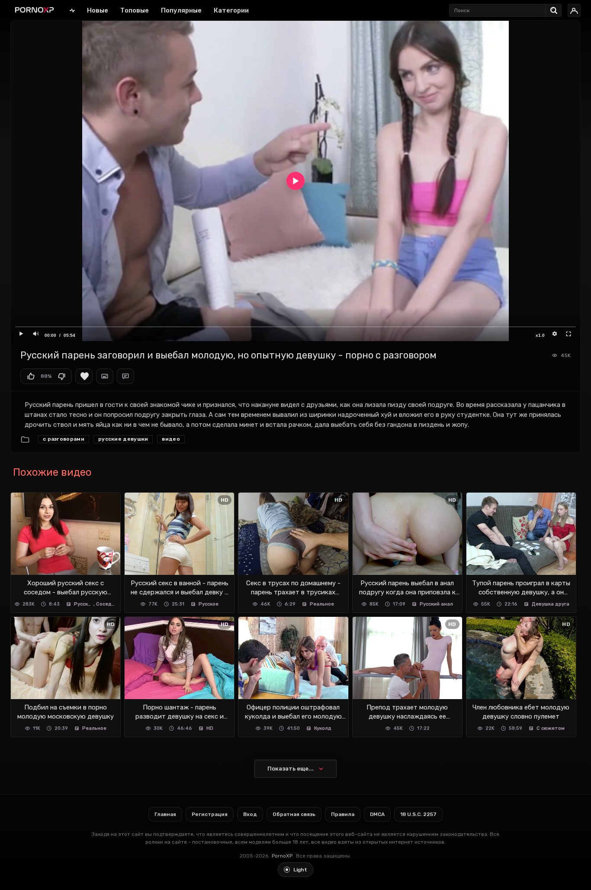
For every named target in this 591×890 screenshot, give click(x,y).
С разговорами (63, 439)
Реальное (322, 604)
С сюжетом (550, 728)
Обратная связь (294, 814)
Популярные (181, 10)
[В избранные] (84, 376)
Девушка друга (550, 604)
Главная (72, 10)
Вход (250, 814)
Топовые (134, 10)
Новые (97, 10)
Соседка (106, 604)
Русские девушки (123, 439)
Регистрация (210, 814)
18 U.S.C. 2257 (418, 814)
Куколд (322, 728)
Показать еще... (290, 768)
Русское (84, 604)
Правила (342, 814)
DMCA (377, 814)
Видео (171, 439)
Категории (231, 10)
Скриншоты (104, 376)
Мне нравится (31, 376)
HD (209, 728)
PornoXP (282, 856)
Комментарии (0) (125, 376)
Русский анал (436, 604)
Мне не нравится (61, 376)
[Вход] (574, 10)
